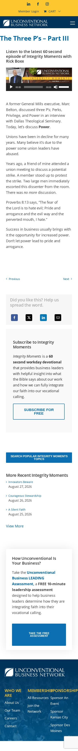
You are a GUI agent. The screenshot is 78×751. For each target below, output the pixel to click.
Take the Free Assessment (39, 634)
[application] (39, 87)
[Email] (58, 317)
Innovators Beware (20, 482)
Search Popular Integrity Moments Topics (39, 458)
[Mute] (56, 87)
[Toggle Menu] (73, 23)
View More (14, 526)
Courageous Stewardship (24, 496)
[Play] (11, 87)
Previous (14, 279)
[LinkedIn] (43, 317)
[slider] (64, 86)
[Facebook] (14, 317)
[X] (29, 317)
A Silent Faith (17, 509)
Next (66, 279)
